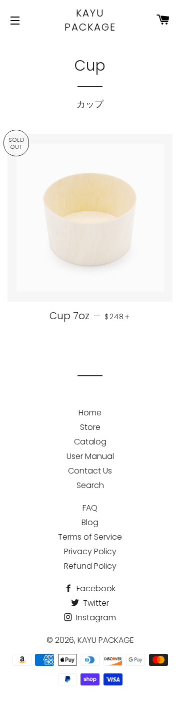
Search (90, 485)
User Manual (90, 456)
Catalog (90, 441)
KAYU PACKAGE (90, 20)
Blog (90, 522)
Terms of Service (90, 537)
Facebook (95, 588)
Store (90, 427)
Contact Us (90, 471)
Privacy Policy (90, 551)
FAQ (90, 508)
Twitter (95, 603)
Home (90, 412)
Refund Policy (90, 566)
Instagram (95, 617)
